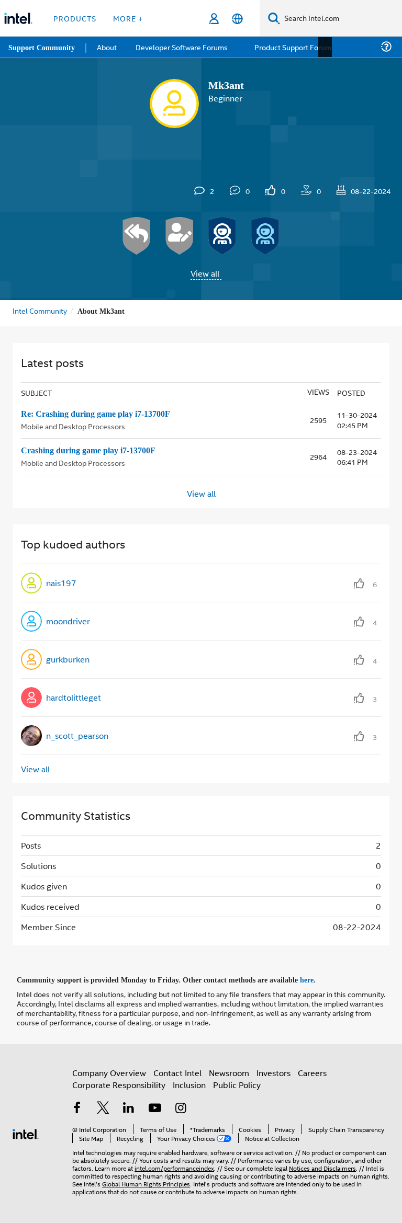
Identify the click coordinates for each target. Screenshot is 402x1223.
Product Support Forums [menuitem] (295, 46)
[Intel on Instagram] (180, 1108)
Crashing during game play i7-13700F (96, 450)
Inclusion (189, 1083)
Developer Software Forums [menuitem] (184, 46)
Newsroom (229, 1071)
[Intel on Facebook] (77, 1108)
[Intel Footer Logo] (26, 1131)
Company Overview (109, 1071)
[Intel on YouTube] (155, 1108)
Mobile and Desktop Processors (73, 424)
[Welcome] (265, 236)
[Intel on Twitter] (103, 1108)
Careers (312, 1071)
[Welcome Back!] (222, 236)
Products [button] (74, 18)
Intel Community (40, 310)
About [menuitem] (109, 46)
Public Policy (237, 1083)
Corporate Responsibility (118, 1083)
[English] (237, 19)
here (315, 979)
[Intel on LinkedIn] (129, 1108)
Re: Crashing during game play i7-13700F (103, 413)
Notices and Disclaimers (322, 1166)
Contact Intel (177, 1071)
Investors (273, 1071)
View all (205, 273)
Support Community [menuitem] (42, 47)
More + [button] (128, 18)
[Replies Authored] (136, 236)
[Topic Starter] (179, 236)
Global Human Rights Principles (146, 1182)
